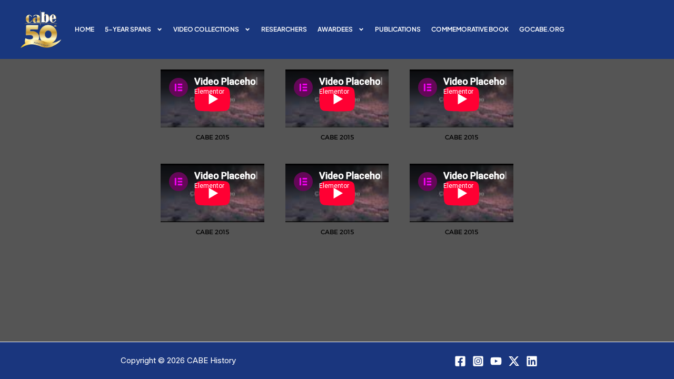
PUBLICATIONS (398, 29)
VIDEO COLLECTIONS (206, 29)
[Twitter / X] (514, 361)
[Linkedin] (532, 361)
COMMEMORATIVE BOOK (470, 29)
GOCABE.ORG (541, 29)
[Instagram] (478, 361)
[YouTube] (496, 361)
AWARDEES (335, 29)
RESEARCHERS (284, 29)
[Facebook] (460, 361)
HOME (84, 29)
